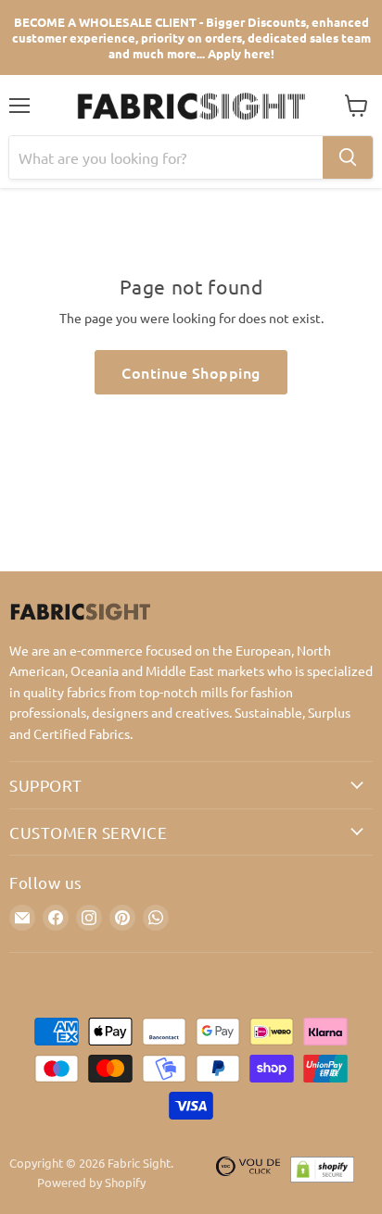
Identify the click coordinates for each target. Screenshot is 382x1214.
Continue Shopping (190, 372)
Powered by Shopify (91, 1182)
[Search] (348, 157)
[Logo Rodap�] (248, 1173)
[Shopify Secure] (322, 1173)
